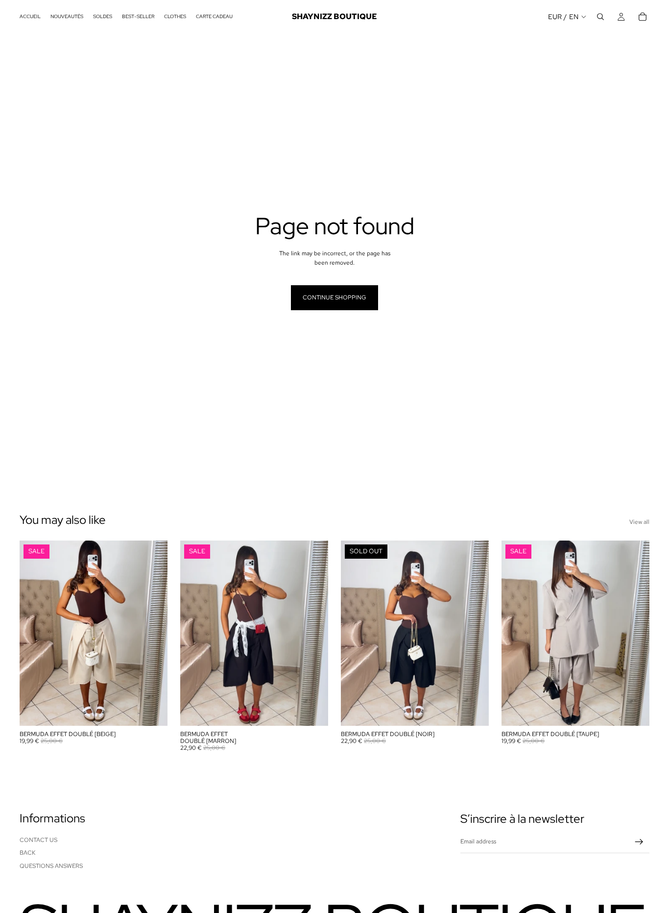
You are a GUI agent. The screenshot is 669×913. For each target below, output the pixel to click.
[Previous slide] (34, 633)
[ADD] (152, 710)
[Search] (600, 16)
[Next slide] (152, 633)
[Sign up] (639, 842)
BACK (27, 853)
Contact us (38, 840)
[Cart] (642, 16)
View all (639, 522)
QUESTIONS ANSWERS (51, 865)
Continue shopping (334, 297)
